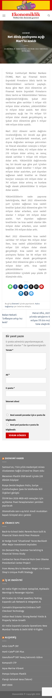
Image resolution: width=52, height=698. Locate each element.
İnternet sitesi (12, 401)
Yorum (9, 350)
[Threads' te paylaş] (31, 286)
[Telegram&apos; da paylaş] (31, 293)
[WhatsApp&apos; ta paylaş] (10, 286)
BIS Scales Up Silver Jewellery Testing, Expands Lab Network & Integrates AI (22, 600)
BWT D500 (7, 685)
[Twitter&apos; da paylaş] (26, 286)
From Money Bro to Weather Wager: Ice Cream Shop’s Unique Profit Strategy (26, 570)
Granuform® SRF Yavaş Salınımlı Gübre (22, 657)
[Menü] (4, 15)
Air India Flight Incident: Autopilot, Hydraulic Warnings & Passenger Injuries (25, 591)
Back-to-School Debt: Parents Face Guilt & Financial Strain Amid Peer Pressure (24, 533)
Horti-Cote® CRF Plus (13, 651)
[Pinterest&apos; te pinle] (41, 286)
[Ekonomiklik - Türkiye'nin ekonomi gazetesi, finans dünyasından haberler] (26, 15)
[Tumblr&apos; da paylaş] (26, 293)
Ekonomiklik (9, 49)
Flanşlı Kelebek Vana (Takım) (17, 679)
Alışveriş (10, 637)
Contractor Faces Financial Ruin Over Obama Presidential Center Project (25, 561)
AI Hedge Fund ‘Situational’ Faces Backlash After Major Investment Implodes (24, 543)
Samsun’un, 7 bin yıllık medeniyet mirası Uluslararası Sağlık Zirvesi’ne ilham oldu (23, 469)
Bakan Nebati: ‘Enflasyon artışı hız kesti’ (12, 318)
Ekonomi (26, 33)
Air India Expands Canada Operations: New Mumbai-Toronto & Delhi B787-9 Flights (24, 627)
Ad (8, 375)
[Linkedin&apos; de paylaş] (20, 293)
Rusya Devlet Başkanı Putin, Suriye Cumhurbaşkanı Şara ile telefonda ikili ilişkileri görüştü (22, 489)
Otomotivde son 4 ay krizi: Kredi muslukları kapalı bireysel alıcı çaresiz (24, 513)
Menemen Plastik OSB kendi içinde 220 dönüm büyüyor (22, 478)
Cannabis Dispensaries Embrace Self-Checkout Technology (21, 609)
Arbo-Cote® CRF (10, 646)
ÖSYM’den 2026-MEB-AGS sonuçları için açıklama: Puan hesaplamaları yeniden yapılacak (22, 502)
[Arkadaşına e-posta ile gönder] (36, 286)
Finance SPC (12, 523)
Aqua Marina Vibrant (13, 668)
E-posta (10, 388)
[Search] (49, 15)
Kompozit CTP (9, 662)
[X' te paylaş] (20, 286)
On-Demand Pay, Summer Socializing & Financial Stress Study (22, 552)
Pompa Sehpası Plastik (14, 673)
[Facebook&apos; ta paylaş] (15, 286)
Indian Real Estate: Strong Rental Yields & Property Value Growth (24, 618)
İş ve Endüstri (14, 580)
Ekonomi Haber (14, 458)
